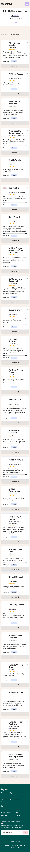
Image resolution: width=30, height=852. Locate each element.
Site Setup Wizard (16, 605)
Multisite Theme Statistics (15, 636)
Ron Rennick (13, 314)
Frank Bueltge (14, 493)
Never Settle (13, 283)
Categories (4, 815)
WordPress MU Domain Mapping (16, 132)
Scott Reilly (13, 106)
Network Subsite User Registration (16, 755)
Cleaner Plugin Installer (15, 518)
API (2, 817)
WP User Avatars (16, 74)
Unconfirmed (14, 217)
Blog (17, 812)
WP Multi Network (16, 460)
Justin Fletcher (14, 759)
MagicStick (13, 435)
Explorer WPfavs (5, 812)
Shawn (12, 669)
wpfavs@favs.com (13, 799)
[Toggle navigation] (27, 4)
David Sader (13, 554)
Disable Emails (15, 160)
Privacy (18, 841)
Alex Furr (12, 697)
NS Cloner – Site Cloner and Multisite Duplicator (15, 282)
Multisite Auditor (16, 692)
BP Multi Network (16, 577)
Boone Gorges (14, 221)
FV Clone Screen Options (16, 371)
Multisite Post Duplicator (14, 431)
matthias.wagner (15, 252)
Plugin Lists (19, 810)
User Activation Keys (15, 550)
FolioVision (13, 374)
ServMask (13, 47)
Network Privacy (15, 310)
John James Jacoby (15, 78)
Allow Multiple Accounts (14, 102)
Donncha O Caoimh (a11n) (17, 135)
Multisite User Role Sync (16, 666)
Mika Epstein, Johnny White (17, 192)
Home (2, 810)
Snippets (18, 815)
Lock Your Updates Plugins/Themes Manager (15, 342)
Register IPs (14, 188)
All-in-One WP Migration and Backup (15, 45)
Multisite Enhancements (15, 490)
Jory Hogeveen (14, 404)
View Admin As (15, 399)
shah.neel (13, 609)
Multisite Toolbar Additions (16, 723)
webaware (13, 164)
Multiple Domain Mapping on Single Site (16, 250)
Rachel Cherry (14, 343)
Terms (12, 841)
